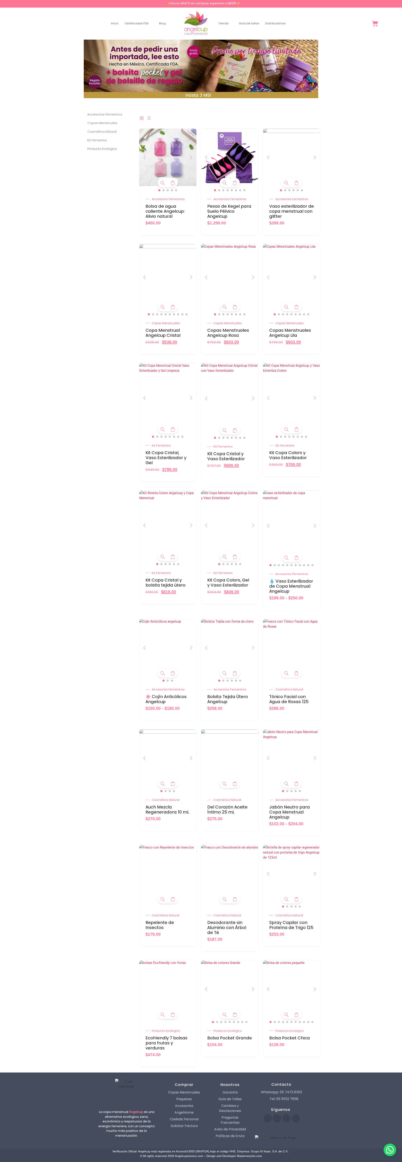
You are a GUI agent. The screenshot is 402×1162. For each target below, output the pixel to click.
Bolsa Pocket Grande (229, 1038)
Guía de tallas (249, 23)
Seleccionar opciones (173, 183)
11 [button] (312, 565)
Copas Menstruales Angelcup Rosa (228, 332)
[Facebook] (267, 1118)
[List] (149, 118)
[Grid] (141, 118)
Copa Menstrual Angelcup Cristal (163, 332)
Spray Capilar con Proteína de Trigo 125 (291, 925)
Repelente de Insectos (160, 925)
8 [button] (244, 190)
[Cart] (375, 24)
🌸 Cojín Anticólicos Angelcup (166, 699)
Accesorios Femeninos (168, 199)
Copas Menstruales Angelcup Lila (290, 332)
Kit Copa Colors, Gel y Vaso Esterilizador (228, 582)
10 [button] (187, 314)
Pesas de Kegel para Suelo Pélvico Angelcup (229, 211)
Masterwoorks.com (249, 1156)
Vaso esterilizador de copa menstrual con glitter (291, 211)
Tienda (224, 23)
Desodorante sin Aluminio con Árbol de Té (226, 927)
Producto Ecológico (166, 1030)
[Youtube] (277, 1118)
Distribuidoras (275, 23)
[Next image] (191, 157)
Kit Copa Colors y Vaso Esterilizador (288, 455)
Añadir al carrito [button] (296, 673)
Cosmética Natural (289, 689)
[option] (168, 157)
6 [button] (236, 190)
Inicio (115, 23)
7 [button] (240, 190)
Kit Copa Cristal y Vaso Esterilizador (226, 456)
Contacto (281, 1084)
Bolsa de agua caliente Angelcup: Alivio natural (165, 211)
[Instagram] (286, 1118)
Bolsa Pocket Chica (289, 1038)
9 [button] (182, 314)
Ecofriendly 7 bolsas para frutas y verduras (166, 1043)
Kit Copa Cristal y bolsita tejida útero (166, 582)
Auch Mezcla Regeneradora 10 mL (167, 809)
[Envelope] (296, 1118)
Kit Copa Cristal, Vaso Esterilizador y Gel (166, 458)
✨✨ (203, 3)
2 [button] (163, 190)
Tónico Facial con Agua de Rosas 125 (289, 699)
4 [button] (172, 190)
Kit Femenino (161, 445)
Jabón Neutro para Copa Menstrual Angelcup (289, 812)
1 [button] (159, 190)
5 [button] (176, 190)
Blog (162, 23)
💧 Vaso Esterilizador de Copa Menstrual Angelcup (291, 586)
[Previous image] (144, 157)
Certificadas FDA (137, 23)
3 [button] (168, 190)
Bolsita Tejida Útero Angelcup (227, 699)
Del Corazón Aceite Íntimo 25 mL (227, 809)
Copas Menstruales (166, 323)
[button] (390, 1150)
